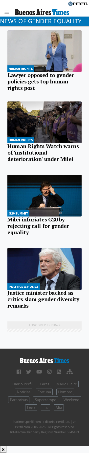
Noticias (23, 391)
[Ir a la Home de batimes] (44, 360)
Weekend (71, 399)
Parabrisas (19, 399)
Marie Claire (66, 383)
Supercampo (45, 399)
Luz (45, 407)
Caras (44, 383)
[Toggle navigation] (8, 12)
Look (31, 407)
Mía (59, 407)
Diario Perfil (22, 383)
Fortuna (44, 391)
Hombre (65, 391)
